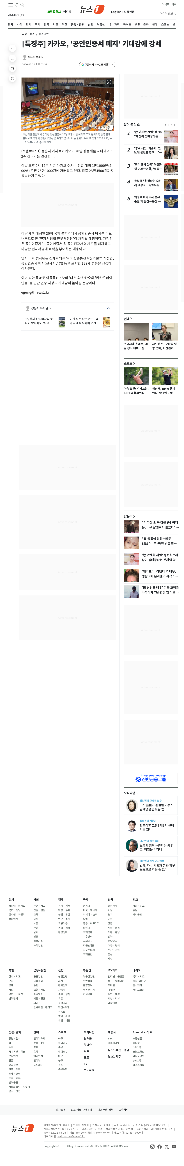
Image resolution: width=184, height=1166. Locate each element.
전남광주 (112, 941)
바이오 (137, 970)
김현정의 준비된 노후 (151, 800)
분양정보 (87, 985)
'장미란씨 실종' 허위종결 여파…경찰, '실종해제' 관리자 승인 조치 (148, 169)
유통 (60, 998)
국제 (85, 900)
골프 (60, 1065)
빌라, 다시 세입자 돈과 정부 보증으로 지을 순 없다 (157, 868)
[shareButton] (12, 48)
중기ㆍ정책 (64, 994)
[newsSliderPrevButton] (165, 125)
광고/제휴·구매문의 (81, 1109)
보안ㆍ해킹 (114, 994)
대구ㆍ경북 (114, 945)
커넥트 (165, 4)
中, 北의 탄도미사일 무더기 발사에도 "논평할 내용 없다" (39, 321)
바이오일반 (138, 989)
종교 (11, 1047)
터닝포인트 (138, 1056)
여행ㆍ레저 (14, 1069)
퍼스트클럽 (138, 1065)
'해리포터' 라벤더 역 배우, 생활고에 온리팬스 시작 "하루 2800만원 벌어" (160, 576)
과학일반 (112, 1003)
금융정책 (38, 981)
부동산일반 (89, 976)
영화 (35, 1047)
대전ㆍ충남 (114, 932)
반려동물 (13, 1082)
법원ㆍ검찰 (39, 910)
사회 (36, 900)
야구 (60, 1038)
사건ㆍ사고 (39, 905)
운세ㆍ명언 (14, 1073)
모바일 (111, 985)
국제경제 (87, 932)
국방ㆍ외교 (138, 905)
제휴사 (112, 1032)
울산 (110, 954)
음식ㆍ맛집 (14, 1091)
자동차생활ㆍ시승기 (19, 1087)
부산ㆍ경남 (114, 950)
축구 (60, 1047)
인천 (110, 919)
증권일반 (38, 994)
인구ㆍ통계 (64, 919)
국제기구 (87, 941)
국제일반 (87, 954)
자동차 (61, 989)
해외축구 (63, 1051)
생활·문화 (15, 1032)
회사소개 (60, 1109)
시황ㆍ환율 (39, 998)
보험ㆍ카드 (39, 989)
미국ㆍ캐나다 (90, 910)
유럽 (85, 919)
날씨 (35, 932)
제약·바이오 (139, 981)
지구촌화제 (89, 950)
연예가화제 (39, 1038)
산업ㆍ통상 (64, 914)
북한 (11, 970)
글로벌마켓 (113, 1043)
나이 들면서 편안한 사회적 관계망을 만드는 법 (156, 807)
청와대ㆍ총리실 (17, 905)
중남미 (86, 928)
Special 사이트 (142, 1032)
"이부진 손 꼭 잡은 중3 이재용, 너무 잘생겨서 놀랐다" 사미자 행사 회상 (160, 527)
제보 (173, 4)
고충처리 (123, 1109)
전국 (110, 900)
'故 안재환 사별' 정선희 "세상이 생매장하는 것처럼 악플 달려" (148, 136)
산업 (61, 970)
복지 (35, 919)
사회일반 (38, 945)
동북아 (86, 905)
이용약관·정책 (105, 1109)
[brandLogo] (92, 9)
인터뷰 (36, 1060)
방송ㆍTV (38, 1043)
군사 (11, 981)
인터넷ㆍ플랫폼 (116, 976)
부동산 (87, 970)
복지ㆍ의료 (138, 976)
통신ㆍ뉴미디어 (116, 981)
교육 (35, 914)
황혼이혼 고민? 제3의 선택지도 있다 (157, 827)
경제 (61, 900)
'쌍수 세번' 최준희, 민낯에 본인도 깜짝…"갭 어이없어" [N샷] (148, 152)
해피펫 (67, 12)
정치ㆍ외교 (14, 976)
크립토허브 (54, 12)
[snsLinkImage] (152, 1146)
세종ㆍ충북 (114, 928)
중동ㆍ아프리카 (91, 923)
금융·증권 (39, 970)
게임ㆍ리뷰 (114, 998)
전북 (110, 936)
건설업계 (87, 994)
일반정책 (87, 981)
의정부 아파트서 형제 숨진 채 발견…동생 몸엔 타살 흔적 (147, 201)
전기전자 (63, 985)
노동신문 (129, 12)
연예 (127, 319)
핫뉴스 (128, 516)
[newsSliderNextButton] (174, 125)
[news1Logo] (23, 1128)
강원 (110, 923)
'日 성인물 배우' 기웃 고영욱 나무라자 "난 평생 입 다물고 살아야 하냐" (160, 592)
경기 (110, 914)
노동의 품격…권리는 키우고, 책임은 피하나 (156, 847)
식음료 (61, 1011)
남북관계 (13, 998)
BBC (110, 1038)
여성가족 (38, 941)
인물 (35, 936)
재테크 (36, 1003)
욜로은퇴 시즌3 (148, 820)
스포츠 (128, 363)
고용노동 (63, 923)
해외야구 (63, 1043)
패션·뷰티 (63, 1007)
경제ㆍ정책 (64, 905)
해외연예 (38, 1056)
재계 (60, 981)
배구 (60, 1056)
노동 (35, 923)
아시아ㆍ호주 (90, 914)
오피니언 (129, 793)
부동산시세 (89, 989)
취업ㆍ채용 (64, 1020)
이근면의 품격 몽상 (149, 840)
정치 (11, 900)
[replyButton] (12, 58)
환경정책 (63, 932)
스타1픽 (137, 1047)
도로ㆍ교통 (14, 1078)
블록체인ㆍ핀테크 (42, 1007)
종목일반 (63, 1069)
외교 (135, 900)
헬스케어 (137, 985)
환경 (35, 928)
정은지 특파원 (35, 57)
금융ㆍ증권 (28, 34)
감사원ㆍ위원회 (17, 914)
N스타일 (37, 1065)
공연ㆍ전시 (14, 1038)
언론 (11, 1060)
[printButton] (12, 78)
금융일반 (38, 976)
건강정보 (13, 1065)
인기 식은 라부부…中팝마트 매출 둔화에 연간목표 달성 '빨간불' (84, 321)
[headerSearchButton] (22, 4)
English (116, 12)
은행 (35, 985)
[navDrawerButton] (10, 5)
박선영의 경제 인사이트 (152, 861)
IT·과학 (113, 970)
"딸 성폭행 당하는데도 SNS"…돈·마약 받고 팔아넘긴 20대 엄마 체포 (159, 543)
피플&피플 (88, 945)
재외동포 (137, 914)
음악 (35, 1051)
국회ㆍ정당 (14, 910)
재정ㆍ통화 (64, 910)
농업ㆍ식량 (64, 928)
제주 (110, 958)
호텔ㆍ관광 (64, 1016)
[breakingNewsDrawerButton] (17, 4)
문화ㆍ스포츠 (16, 994)
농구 (60, 1060)
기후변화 (87, 936)
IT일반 (111, 989)
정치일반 (13, 919)
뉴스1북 (137, 1060)
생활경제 (63, 1003)
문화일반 (13, 1056)
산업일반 (63, 976)
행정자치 (112, 905)
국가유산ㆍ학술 (17, 1051)
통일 (135, 910)
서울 (110, 910)
